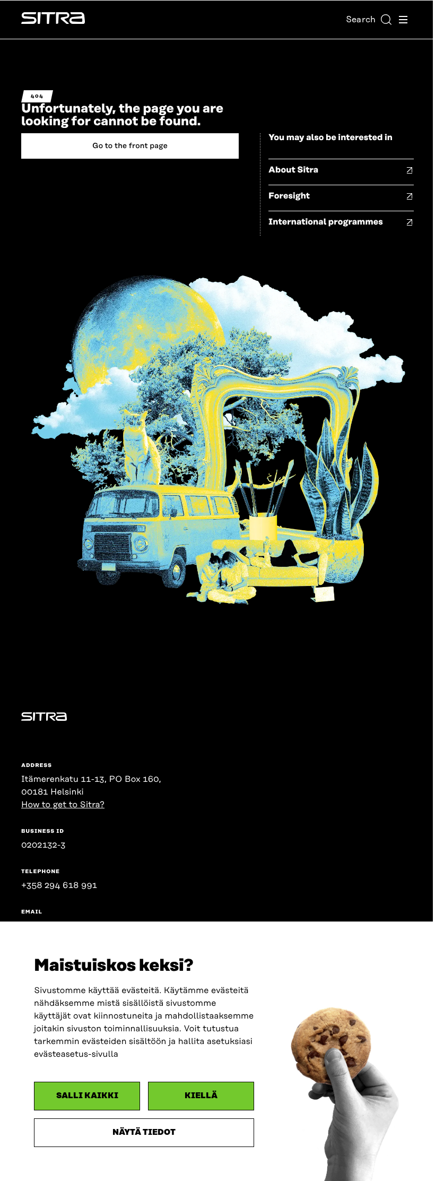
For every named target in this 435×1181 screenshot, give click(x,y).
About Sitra (293, 170)
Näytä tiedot (144, 1132)
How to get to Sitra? (63, 804)
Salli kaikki (87, 1095)
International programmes (325, 222)
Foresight (289, 196)
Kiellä (201, 1095)
